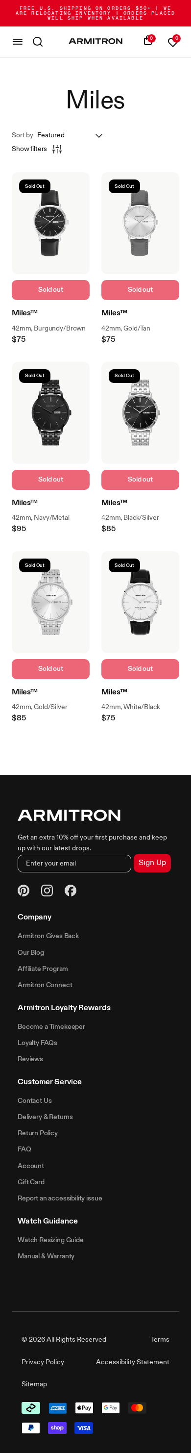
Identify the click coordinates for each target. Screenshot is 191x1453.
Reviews (30, 1059)
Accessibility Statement (132, 1362)
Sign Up (152, 863)
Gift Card (31, 1182)
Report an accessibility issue (60, 1198)
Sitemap (34, 1384)
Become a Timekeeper (51, 1026)
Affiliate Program (43, 969)
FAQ (24, 1149)
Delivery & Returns (45, 1117)
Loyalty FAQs (37, 1043)
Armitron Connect (45, 985)
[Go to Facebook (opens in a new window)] (70, 892)
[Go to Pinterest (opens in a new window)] (23, 892)
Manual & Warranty (46, 1256)
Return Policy (38, 1133)
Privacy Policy (43, 1362)
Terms (160, 1339)
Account (31, 1166)
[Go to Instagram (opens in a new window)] (47, 892)
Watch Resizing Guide (51, 1240)
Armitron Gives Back (48, 936)
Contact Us (34, 1100)
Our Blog (31, 952)
